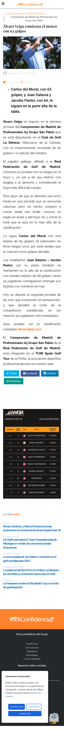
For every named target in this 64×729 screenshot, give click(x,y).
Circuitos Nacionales (15, 13)
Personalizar (33, 707)
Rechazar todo (16, 707)
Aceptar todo (24, 713)
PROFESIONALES (36, 13)
